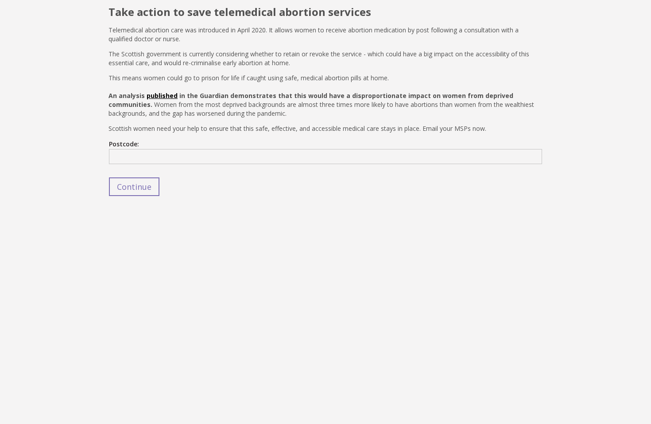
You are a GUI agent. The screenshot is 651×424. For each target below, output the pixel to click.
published (162, 95)
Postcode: (124, 144)
